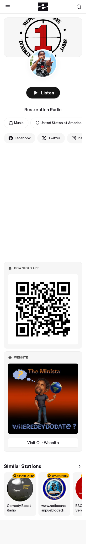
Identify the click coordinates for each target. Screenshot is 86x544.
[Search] (79, 6)
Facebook (23, 138)
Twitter (54, 138)
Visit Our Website (43, 442)
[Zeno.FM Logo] (43, 6)
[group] (43, 494)
